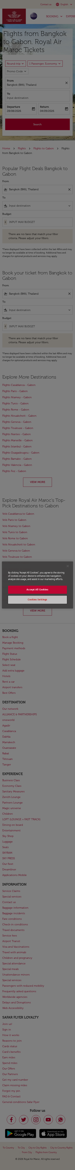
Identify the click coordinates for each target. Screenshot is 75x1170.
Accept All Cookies (37, 589)
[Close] (67, 566)
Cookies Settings (37, 599)
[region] (37, 584)
